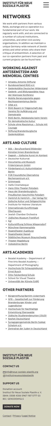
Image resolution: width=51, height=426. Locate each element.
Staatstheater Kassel (19, 234)
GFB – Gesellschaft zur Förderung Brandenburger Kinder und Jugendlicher (26, 302)
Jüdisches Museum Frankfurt (23, 218)
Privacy (17, 416)
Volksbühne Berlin (18, 244)
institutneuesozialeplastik (20, 375)
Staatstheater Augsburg (21, 231)
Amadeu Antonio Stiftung (21, 82)
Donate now (12, 406)
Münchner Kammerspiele (21, 227)
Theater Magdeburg (18, 240)
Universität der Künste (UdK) (23, 281)
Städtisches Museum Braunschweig (27, 237)
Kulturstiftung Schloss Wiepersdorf (27, 224)
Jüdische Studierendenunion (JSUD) (27, 315)
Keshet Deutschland (19, 319)
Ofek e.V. (12, 105)
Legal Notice (28, 416)
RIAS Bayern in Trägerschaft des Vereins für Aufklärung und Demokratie (25, 111)
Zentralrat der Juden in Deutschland (27, 328)
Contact (7, 416)
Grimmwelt (14, 181)
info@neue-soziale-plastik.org (22, 372)
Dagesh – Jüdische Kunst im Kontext (27, 155)
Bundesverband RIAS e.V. (21, 85)
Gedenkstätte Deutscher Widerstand (27, 88)
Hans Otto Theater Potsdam (23, 188)
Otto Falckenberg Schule (21, 275)
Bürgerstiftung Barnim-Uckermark (26, 296)
